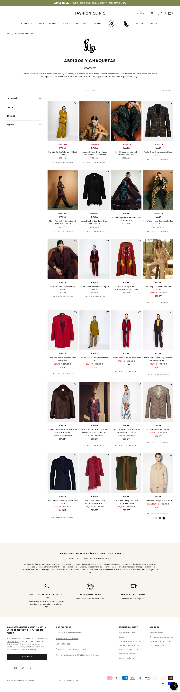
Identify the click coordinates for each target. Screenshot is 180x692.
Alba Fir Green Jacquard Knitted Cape (94, 359)
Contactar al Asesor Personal (69, 633)
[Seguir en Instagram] (15, 668)
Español (140, 13)
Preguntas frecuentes (128, 633)
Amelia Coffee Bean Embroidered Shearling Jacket (62, 430)
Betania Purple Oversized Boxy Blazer (62, 288)
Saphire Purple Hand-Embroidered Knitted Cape (126, 218)
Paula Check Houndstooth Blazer (158, 152)
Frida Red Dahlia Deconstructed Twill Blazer (62, 359)
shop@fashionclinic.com (67, 638)
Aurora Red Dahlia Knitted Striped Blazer (94, 288)
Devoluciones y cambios (130, 641)
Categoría (12, 98)
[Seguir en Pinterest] (22, 668)
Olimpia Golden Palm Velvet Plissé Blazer (62, 153)
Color (10, 107)
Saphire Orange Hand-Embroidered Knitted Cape (126, 288)
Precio (10, 124)
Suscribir (27, 657)
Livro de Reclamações (129, 658)
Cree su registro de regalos (161, 637)
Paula (62, 147)
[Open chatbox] (174, 686)
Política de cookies (127, 654)
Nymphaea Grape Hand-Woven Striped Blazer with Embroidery (94, 430)
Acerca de (160, 641)
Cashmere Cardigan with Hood (158, 500)
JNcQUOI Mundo (156, 645)
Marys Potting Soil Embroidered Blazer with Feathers (62, 222)
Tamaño (11, 116)
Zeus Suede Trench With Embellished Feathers (94, 502)
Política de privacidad (129, 649)
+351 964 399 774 (63, 644)
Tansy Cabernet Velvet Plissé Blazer (126, 358)
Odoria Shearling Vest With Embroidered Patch (126, 502)
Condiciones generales (129, 645)
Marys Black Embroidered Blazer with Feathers (94, 222)
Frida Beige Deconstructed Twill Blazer (158, 288)
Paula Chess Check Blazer (158, 429)
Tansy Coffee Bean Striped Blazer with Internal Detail (158, 359)
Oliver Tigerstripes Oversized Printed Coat (158, 222)
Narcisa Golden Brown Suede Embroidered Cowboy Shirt (94, 153)
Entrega (122, 637)
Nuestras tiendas (157, 633)
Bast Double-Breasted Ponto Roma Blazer (63, 502)
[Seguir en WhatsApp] (30, 668)
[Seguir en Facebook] (8, 668)
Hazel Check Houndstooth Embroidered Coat (126, 153)
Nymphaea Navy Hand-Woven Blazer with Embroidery (126, 430)
